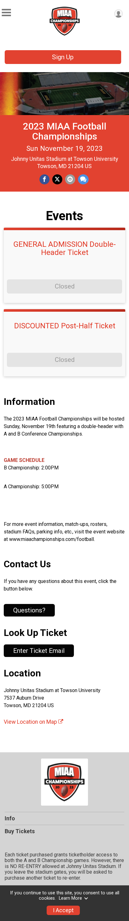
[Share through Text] (83, 179)
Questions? (29, 610)
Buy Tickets (20, 831)
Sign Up (63, 57)
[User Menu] (118, 13)
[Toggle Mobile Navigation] (6, 12)
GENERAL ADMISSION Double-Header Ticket (64, 248)
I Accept (63, 910)
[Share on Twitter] (57, 179)
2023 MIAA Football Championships (64, 131)
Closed (65, 286)
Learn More (70, 898)
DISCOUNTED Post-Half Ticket (64, 326)
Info (10, 818)
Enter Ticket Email (38, 650)
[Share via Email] (70, 179)
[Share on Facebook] (44, 179)
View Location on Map (31, 722)
